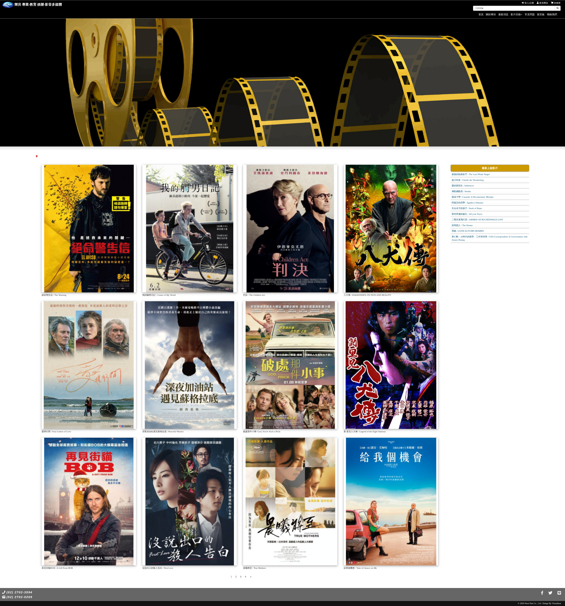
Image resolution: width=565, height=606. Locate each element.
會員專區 (543, 3)
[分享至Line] (559, 593)
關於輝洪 (491, 14)
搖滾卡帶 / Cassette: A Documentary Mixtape (472, 197)
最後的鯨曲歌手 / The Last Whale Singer (471, 174)
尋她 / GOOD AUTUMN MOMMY (468, 231)
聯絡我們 (552, 14)
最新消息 (503, 14)
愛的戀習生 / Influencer (463, 185)
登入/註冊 (529, 3)
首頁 (480, 14)
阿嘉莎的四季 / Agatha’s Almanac (467, 203)
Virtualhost (556, 603)
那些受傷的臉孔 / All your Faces (467, 214)
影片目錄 (516, 14)
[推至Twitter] (550, 593)
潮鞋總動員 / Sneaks (461, 191)
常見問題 (530, 14)
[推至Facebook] (542, 593)
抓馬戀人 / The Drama (462, 225)
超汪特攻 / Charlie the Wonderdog (468, 180)
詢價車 (557, 3)
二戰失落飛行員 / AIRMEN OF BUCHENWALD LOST (477, 219)
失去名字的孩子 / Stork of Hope (467, 208)
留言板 (541, 14)
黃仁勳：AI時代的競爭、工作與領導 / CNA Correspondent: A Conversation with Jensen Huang (489, 238)
